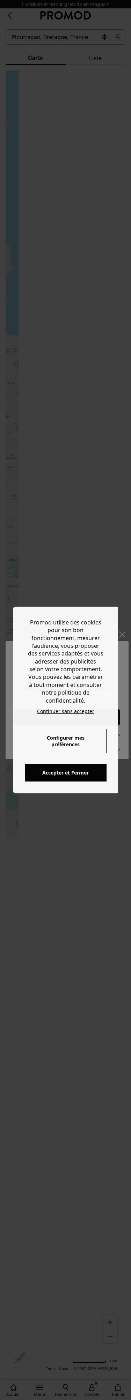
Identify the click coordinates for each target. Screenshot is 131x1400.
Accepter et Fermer (65, 772)
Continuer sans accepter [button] (65, 711)
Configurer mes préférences (66, 741)
